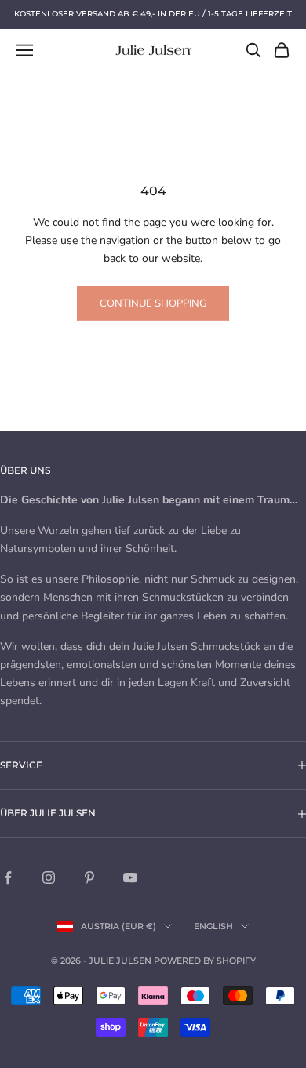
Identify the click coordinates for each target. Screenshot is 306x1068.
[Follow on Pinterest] (89, 877)
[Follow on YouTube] (130, 877)
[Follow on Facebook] (8, 877)
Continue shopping (153, 303)
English (213, 926)
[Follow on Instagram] (48, 877)
